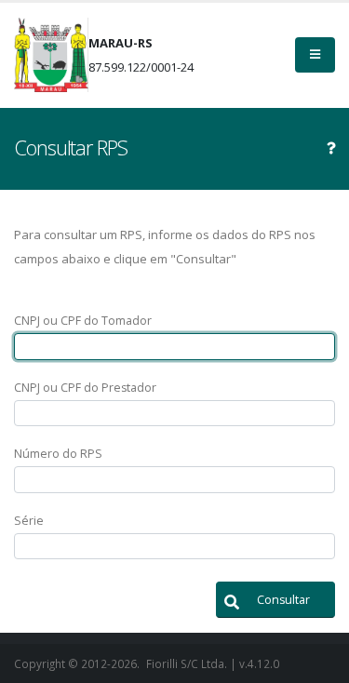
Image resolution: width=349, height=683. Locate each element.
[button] (275, 600)
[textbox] (174, 346)
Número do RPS (58, 454)
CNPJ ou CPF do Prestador (85, 387)
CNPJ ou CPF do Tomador (83, 320)
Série (29, 521)
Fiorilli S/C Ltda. (186, 663)
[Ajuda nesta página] (331, 148)
